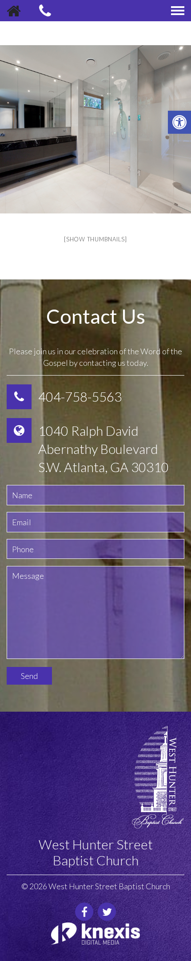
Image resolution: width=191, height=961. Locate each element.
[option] (95, 129)
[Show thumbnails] (95, 239)
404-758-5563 (80, 396)
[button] (179, 122)
